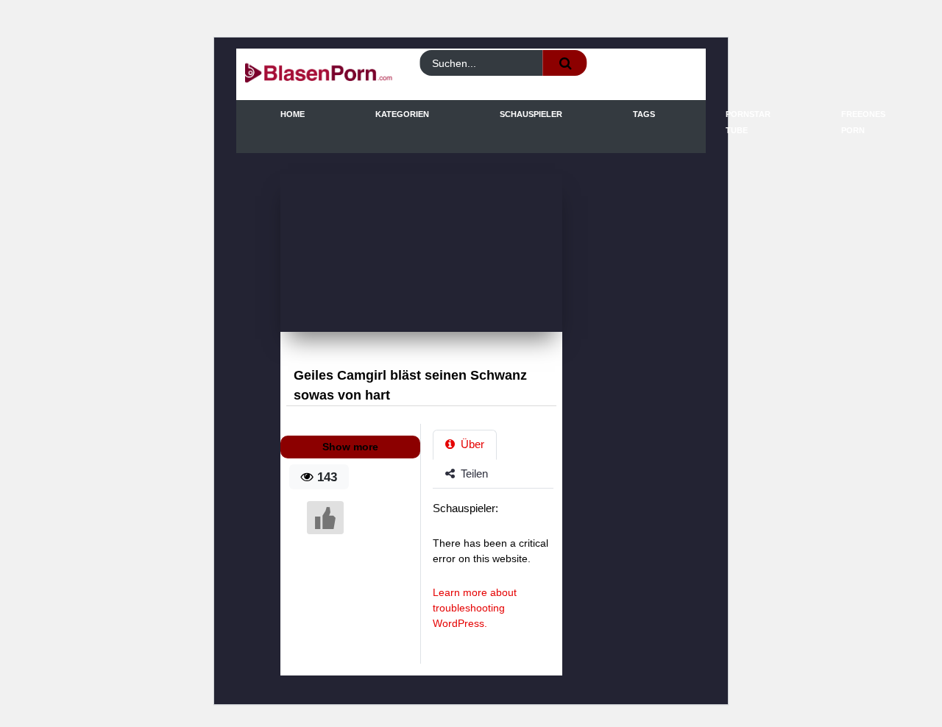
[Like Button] (325, 517)
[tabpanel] (497, 573)
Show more (350, 447)
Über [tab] (471, 444)
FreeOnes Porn (863, 122)
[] (565, 63)
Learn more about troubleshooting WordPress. (475, 607)
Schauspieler (531, 114)
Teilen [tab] (473, 473)
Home (292, 114)
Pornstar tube (748, 122)
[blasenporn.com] (301, 74)
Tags (644, 114)
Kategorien (402, 114)
